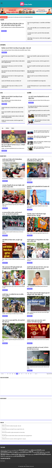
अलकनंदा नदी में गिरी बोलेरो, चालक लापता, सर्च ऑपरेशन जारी (11, 80)
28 (12, 373)
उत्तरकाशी (38, 450)
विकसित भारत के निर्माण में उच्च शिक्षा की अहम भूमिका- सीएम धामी (16, 48)
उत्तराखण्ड (2, 45)
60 (30, 373)
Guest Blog (11, 450)
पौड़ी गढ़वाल (19, 454)
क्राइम (19, 452)
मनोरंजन (7, 128)
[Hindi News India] (26, 3)
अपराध (26, 450)
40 (26, 373)
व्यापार (11, 456)
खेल (2, 128)
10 (7, 373)
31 (19, 373)
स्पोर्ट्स (13, 456)
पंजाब (10, 454)
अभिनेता (29, 450)
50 (28, 373)
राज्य (1, 93)
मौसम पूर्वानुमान (32, 454)
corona (7, 450)
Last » (36, 373)
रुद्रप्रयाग (48, 454)
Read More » (4, 52)
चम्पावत (27, 452)
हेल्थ (24, 456)
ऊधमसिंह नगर (11, 452)
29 (14, 373)
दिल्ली (49, 452)
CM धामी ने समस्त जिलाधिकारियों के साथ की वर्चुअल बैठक (36, 80)
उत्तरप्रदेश (43, 450)
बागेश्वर (23, 454)
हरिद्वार (20, 456)
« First (2, 373)
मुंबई (29, 454)
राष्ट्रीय (2, 20)
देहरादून (3, 454)
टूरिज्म (44, 452)
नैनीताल (7, 454)
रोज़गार (12, 128)
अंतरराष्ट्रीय (21, 450)
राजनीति (29, 93)
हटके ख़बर (17, 456)
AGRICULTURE (3, 450)
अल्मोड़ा (32, 450)
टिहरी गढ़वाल (39, 452)
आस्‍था (35, 450)
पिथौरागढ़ (14, 454)
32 (21, 373)
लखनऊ (5, 456)
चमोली (23, 452)
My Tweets (3, 460)
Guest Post (16, 450)
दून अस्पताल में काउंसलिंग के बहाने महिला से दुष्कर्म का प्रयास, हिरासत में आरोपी (19, 17)
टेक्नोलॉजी (46, 452)
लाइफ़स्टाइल (8, 456)
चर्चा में (31, 452)
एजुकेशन (16, 452)
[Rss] (26, 465)
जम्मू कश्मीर (35, 452)
